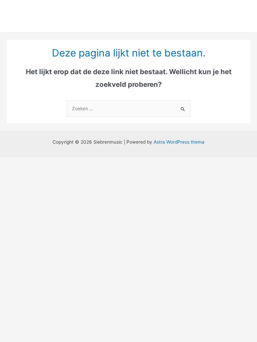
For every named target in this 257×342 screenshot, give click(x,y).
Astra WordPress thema (179, 142)
